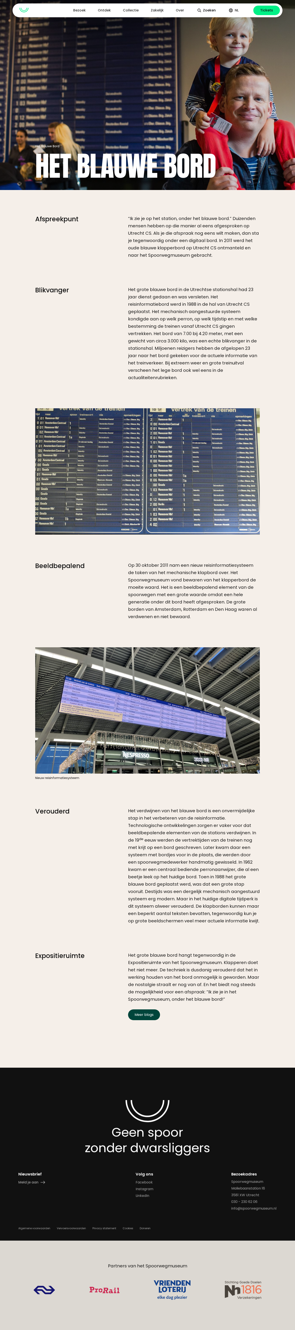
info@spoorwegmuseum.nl (254, 1208)
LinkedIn (142, 1195)
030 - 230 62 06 (245, 1201)
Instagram (145, 1188)
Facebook (144, 1182)
